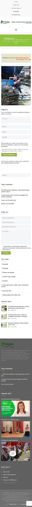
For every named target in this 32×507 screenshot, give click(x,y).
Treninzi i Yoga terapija (8, 276)
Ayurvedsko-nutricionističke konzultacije (10, 399)
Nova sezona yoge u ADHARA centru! (10, 419)
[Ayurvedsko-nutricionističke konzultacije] (15, 409)
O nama (16, 1)
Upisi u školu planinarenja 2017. (20, 58)
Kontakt (17, 11)
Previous (5, 71)
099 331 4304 (6, 472)
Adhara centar (12, 504)
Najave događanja (6, 184)
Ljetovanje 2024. (6, 291)
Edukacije (5, 264)
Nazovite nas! (17, 15)
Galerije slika (16, 5)
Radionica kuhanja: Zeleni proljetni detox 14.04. (18, 323)
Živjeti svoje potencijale (7, 203)
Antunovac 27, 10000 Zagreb (10, 480)
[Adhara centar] (16, 22)
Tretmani (4, 281)
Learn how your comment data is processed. (15, 162)
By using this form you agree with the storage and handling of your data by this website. (15, 150)
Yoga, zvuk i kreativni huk (8, 200)
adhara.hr (5, 477)
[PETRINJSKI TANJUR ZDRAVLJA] (15, 451)
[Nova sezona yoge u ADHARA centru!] (15, 429)
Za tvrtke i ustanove (16, 8)
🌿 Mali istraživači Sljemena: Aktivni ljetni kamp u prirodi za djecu (15, 190)
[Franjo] (16, 85)
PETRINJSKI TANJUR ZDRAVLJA (9, 440)
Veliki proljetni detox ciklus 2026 (11, 295)
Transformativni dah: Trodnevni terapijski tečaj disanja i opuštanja (14, 196)
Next (28, 71)
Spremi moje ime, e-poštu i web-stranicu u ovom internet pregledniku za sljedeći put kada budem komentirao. (14, 144)
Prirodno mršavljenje (8, 272)
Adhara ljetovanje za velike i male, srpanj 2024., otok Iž (15, 285)
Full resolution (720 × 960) (23, 59)
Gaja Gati (24, 504)
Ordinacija (5, 268)
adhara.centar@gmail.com (9, 474)
